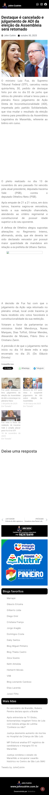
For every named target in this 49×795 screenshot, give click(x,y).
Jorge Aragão (14, 628)
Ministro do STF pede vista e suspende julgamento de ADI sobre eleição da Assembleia (32, 395)
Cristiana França (15, 622)
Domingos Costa (15, 634)
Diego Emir (12, 616)
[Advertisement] (24, 152)
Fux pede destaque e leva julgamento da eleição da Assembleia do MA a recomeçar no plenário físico (10, 395)
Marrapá (11, 598)
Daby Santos (13, 640)
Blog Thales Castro (16, 652)
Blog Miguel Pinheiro (17, 646)
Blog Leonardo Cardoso (19, 681)
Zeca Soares (13, 658)
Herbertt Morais (15, 669)
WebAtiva (31, 791)
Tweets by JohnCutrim (13, 767)
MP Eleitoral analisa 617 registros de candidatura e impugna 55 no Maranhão (25, 745)
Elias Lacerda (14, 687)
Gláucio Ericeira (15, 604)
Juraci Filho (13, 693)
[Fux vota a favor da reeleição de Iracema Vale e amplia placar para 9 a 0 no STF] (10, 415)
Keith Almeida (14, 664)
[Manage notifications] (42, 789)
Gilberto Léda (14, 610)
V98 (9, 675)
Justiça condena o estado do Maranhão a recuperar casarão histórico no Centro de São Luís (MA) (26, 758)
